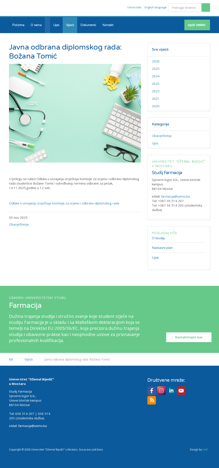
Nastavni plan (162, 248)
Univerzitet (134, 7)
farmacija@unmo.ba (175, 196)
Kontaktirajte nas (189, 337)
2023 (156, 83)
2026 (156, 61)
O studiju (158, 238)
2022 (156, 91)
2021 (156, 98)
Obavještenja (19, 224)
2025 (156, 68)
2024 (156, 76)
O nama (36, 25)
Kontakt (108, 25)
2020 (156, 106)
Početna (18, 25)
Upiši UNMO (197, 25)
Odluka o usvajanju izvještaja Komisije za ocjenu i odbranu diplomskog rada (64, 203)
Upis (56, 25)
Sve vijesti (160, 49)
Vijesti (70, 25)
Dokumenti (88, 25)
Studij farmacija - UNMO (34, 8)
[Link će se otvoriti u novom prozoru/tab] (151, 390)
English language (156, 7)
